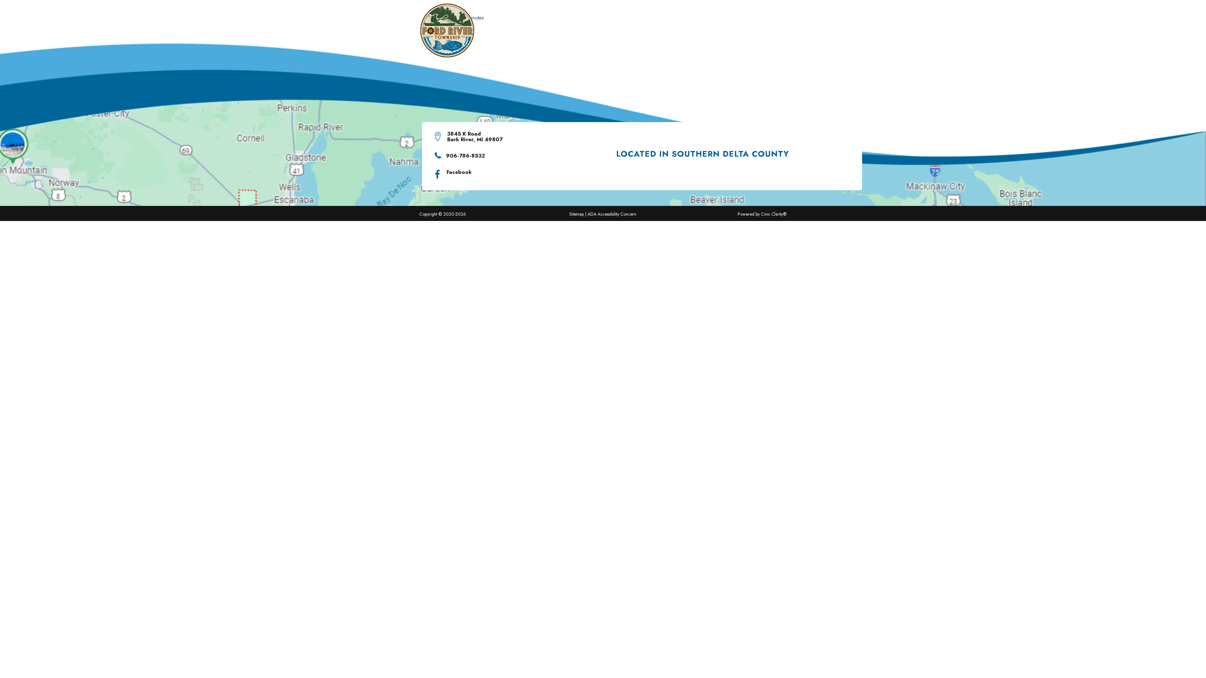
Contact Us (749, 33)
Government (613, 33)
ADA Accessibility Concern (612, 214)
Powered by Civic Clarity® (762, 214)
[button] (635, 34)
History (513, 33)
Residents (545, 33)
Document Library (668, 33)
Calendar (713, 33)
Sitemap (576, 214)
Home (488, 33)
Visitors (577, 33)
